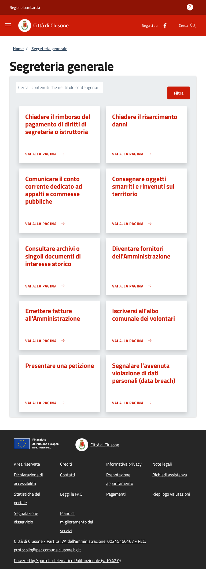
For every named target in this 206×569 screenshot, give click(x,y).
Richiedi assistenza (169, 474)
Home (18, 48)
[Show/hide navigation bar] (8, 25)
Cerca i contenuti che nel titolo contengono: (58, 87)
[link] (46, 154)
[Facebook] (162, 25)
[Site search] (193, 25)
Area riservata (27, 464)
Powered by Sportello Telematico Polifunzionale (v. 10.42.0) (67, 560)
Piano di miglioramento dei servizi (76, 522)
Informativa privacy (124, 464)
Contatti (67, 474)
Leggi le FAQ (71, 494)
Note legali (162, 464)
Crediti (66, 464)
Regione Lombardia (25, 7)
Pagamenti (116, 494)
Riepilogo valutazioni (171, 494)
